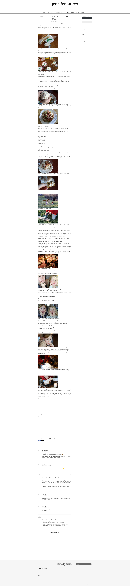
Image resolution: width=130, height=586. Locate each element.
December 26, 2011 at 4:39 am (46, 518)
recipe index (49, 12)
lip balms (48, 50)
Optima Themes (45, 584)
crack (61, 48)
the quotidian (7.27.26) (85, 37)
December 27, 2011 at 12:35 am (46, 465)
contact (77, 12)
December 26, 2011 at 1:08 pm (46, 507)
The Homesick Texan (46, 126)
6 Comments (69, 442)
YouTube (83, 12)
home (44, 12)
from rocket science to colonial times (86, 34)
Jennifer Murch (65, 4)
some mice (40, 23)
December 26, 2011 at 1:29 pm (46, 495)
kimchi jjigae (84, 41)
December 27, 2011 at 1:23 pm (46, 451)
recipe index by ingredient (59, 12)
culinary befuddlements (85, 29)
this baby (83, 25)
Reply (70, 463)
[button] (86, 12)
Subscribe (87, 18)
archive (72, 12)
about (68, 12)
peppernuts (40, 50)
